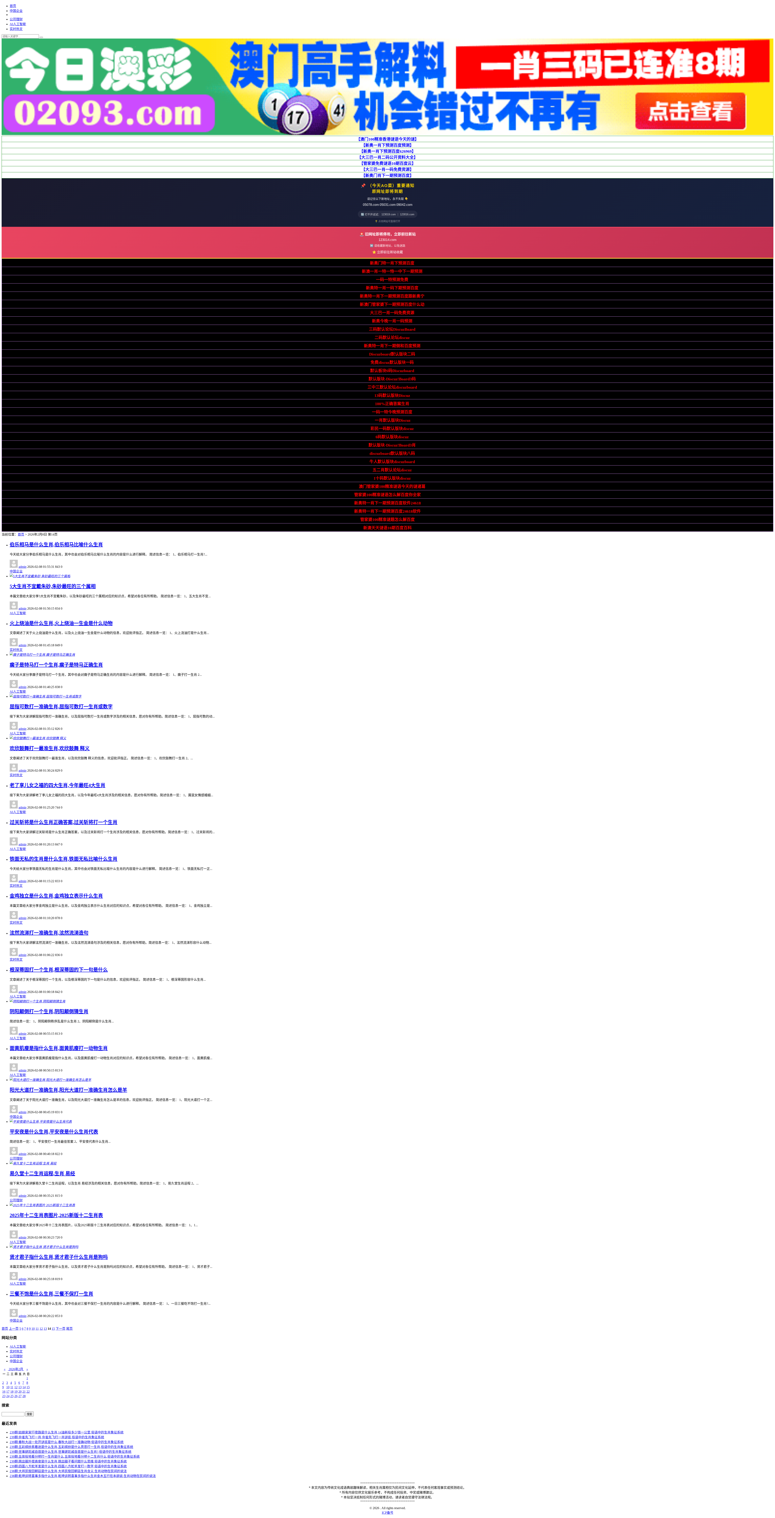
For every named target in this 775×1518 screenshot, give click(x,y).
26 (16, 1396)
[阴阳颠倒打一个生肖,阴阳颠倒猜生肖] (37, 1001)
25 (12, 1396)
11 (37, 1328)
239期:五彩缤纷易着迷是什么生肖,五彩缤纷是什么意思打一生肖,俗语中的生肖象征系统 (71, 1447)
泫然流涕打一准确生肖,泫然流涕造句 (49, 932)
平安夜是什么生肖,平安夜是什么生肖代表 (54, 1131)
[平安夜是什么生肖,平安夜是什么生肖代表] (41, 1121)
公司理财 (16, 19)
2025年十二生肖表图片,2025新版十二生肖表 (56, 1215)
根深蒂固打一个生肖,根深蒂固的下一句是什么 (59, 969)
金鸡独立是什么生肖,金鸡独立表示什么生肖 (56, 896)
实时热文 (16, 29)
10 (33, 1328)
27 (20, 1396)
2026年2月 (16, 1369)
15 (53, 1328)
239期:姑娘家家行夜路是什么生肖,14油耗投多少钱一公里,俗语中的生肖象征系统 (67, 1432)
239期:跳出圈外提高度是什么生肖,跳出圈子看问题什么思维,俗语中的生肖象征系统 (68, 1461)
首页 (13, 6)
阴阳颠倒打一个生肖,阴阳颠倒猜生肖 (49, 1011)
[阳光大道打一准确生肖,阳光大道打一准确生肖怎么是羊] (50, 1080)
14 (24, 1387)
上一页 (14, 1328)
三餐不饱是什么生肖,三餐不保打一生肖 (51, 1293)
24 (7, 1396)
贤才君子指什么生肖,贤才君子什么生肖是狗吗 (59, 1257)
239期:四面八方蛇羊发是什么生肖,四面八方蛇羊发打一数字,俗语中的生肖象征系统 (68, 1466)
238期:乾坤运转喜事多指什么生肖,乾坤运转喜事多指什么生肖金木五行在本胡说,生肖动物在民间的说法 (83, 1476)
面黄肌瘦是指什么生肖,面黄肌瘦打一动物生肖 (59, 1048)
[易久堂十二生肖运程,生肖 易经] (33, 1163)
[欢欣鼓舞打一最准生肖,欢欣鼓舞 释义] (38, 738)
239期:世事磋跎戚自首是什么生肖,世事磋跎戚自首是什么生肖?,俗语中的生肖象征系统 (70, 1451)
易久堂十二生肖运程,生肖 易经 (42, 1173)
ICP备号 (387, 1512)
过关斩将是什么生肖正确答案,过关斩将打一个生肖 (63, 822)
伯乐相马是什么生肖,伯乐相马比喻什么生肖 (56, 544)
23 (3, 1396)
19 (16, 1391)
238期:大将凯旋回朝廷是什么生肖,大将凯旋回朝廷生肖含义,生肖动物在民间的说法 (68, 1471)
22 (28, 1391)
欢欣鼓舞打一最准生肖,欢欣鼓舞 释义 (50, 748)
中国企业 (16, 11)
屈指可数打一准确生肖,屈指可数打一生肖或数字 (61, 706)
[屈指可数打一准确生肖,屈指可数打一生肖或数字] (46, 696)
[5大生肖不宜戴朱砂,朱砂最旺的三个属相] (40, 576)
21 (24, 1391)
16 (3, 1391)
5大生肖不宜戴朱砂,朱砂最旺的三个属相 (53, 586)
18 (12, 1391)
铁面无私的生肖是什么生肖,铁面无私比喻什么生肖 (63, 859)
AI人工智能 (18, 24)
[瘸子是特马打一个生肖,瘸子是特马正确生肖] (42, 654)
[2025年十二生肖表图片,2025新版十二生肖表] (42, 1205)
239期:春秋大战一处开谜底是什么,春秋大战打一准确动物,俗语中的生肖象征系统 (67, 1442)
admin (22, 566)
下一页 (60, 1328)
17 (7, 1391)
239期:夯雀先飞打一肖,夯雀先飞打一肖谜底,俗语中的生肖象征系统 (57, 1437)
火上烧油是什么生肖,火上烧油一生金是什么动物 (61, 623)
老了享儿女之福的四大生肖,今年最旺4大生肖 (57, 785)
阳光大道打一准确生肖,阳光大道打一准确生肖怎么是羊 (68, 1090)
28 (24, 1396)
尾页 (69, 1328)
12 (41, 1328)
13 (45, 1328)
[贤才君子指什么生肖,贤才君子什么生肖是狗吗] (44, 1247)
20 (20, 1391)
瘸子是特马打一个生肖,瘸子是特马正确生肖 (56, 664)
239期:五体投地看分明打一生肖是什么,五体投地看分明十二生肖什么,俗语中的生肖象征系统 (75, 1456)
